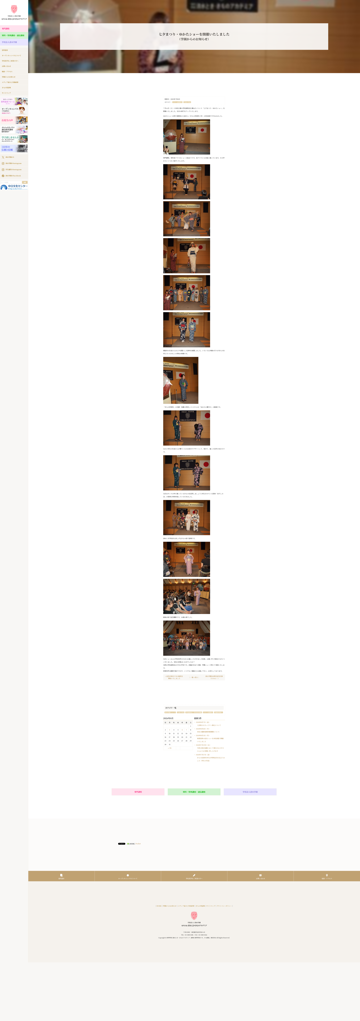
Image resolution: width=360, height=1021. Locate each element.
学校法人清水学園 (9, 42)
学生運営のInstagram (13, 169)
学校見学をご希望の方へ (10, 61)
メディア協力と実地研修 (10, 82)
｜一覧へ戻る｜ (194, 677)
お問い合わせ (6, 66)
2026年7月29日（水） (210, 748)
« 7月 (169, 748)
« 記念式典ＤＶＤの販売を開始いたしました (174, 677)
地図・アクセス (7, 71)
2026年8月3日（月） (210, 738)
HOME (159, 906)
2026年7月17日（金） (210, 758)
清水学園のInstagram (13, 163)
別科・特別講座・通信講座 (13, 35)
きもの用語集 (6, 88)
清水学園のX (9, 157)
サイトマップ (6, 93)
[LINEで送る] (131, 844)
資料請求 (5, 50)
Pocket (138, 844)
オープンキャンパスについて (11, 55)
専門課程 (5, 28)
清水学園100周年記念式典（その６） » (214, 677)
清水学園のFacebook (13, 176)
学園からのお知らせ (8, 77)
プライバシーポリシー (224, 906)
